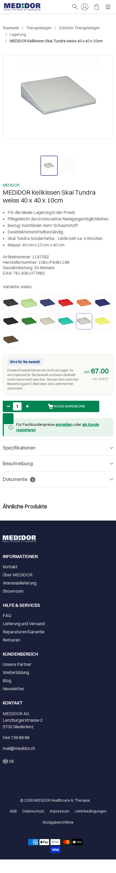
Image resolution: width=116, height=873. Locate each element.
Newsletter (13, 688)
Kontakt (10, 566)
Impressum (59, 811)
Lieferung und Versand (24, 623)
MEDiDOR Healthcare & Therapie (62, 800)
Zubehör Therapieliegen (79, 27)
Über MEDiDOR (17, 574)
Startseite (11, 27)
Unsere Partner (17, 664)
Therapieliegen (39, 27)
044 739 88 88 (16, 737)
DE (11, 761)
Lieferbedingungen (91, 811)
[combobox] (8, 761)
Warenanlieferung (19, 583)
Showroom (13, 591)
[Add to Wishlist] (8, 418)
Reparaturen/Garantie (24, 631)
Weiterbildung (16, 672)
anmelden (64, 424)
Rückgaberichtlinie (58, 822)
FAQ (7, 615)
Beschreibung (18, 463)
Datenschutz (33, 811)
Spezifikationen (19, 448)
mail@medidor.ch (19, 748)
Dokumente (18, 479)
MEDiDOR (11, 185)
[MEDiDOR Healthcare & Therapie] (35, 7)
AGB (13, 811)
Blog (7, 680)
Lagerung (18, 34)
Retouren (11, 640)
